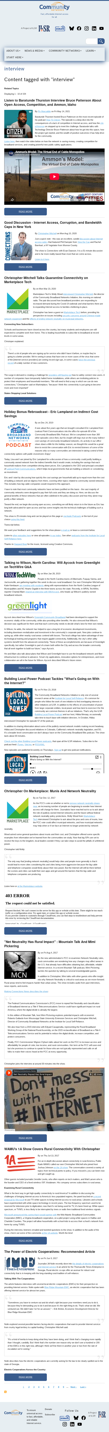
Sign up (57, 750)
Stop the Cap (84, 242)
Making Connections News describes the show (26, 991)
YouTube (101, 28)
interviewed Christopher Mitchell (78, 294)
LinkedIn (94, 28)
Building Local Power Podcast (48, 714)
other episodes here (22, 535)
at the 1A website (50, 1233)
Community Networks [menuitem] (63, 51)
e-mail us (65, 530)
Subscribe (50, 1414)
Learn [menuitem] (89, 51)
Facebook (79, 28)
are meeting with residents (31, 585)
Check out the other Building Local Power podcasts (27, 741)
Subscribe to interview (5, 1392)
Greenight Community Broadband (49, 617)
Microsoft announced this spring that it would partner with (30, 1215)
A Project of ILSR (29, 28)
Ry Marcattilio (44, 111)
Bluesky (71, 28)
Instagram (86, 28)
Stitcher (28, 744)
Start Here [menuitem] (13, 58)
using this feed (17, 519)
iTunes (20, 744)
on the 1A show (61, 1167)
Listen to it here (42, 259)
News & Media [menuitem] (32, 51)
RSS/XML (39, 744)
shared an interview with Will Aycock (42, 592)
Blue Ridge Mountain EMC (56, 1287)
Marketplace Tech (72, 312)
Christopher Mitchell (47, 233)
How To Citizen (53, 120)
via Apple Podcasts (72, 516)
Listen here (9, 141)
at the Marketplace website (29, 886)
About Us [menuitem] (11, 51)
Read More (26, 211)
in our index (55, 535)
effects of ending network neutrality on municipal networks (56, 319)
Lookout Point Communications (21, 469)
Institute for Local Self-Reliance (69, 698)
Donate (60, 28)
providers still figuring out (60, 375)
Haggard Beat (20, 544)
